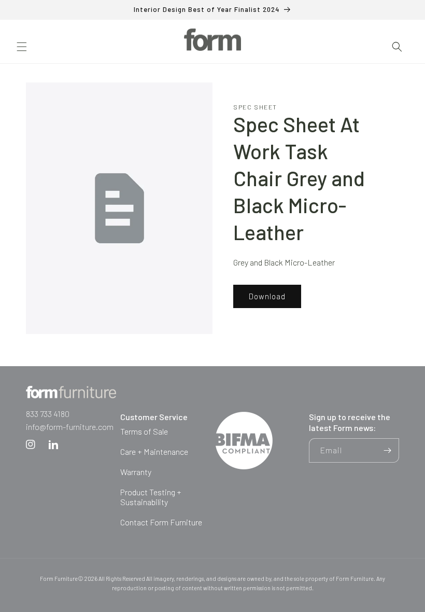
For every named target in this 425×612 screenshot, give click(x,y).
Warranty (135, 472)
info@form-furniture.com (70, 427)
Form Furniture (59, 578)
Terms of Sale (144, 431)
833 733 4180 (47, 414)
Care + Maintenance (154, 451)
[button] (21, 46)
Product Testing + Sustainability (150, 497)
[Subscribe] (387, 450)
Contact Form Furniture (161, 522)
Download (267, 296)
